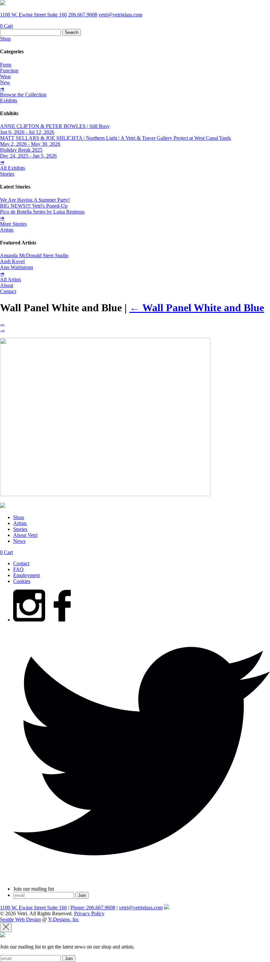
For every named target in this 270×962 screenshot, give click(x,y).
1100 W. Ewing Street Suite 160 (33, 14)
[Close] (6, 927)
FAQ (18, 569)
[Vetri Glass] (2, 3)
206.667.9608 (82, 14)
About (6, 285)
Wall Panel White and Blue (196, 308)
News (19, 541)
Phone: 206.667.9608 (92, 907)
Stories (7, 174)
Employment (26, 575)
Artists (7, 230)
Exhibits (8, 100)
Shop (5, 38)
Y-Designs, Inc (63, 919)
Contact (8, 291)
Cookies (21, 581)
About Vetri (25, 535)
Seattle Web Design (20, 919)
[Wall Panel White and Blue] (105, 494)
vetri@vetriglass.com (120, 14)
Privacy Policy (89, 913)
